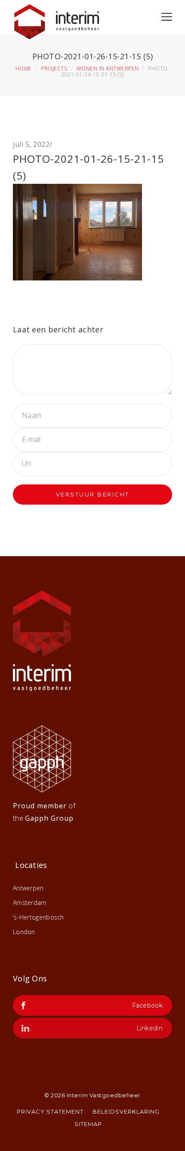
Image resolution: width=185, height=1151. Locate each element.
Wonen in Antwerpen (108, 68)
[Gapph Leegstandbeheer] (42, 758)
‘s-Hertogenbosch (38, 917)
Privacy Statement (50, 1111)
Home (23, 68)
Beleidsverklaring (126, 1111)
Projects (54, 68)
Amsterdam (30, 902)
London (24, 932)
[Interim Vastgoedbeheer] (56, 19)
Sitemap (88, 1124)
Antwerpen (28, 888)
